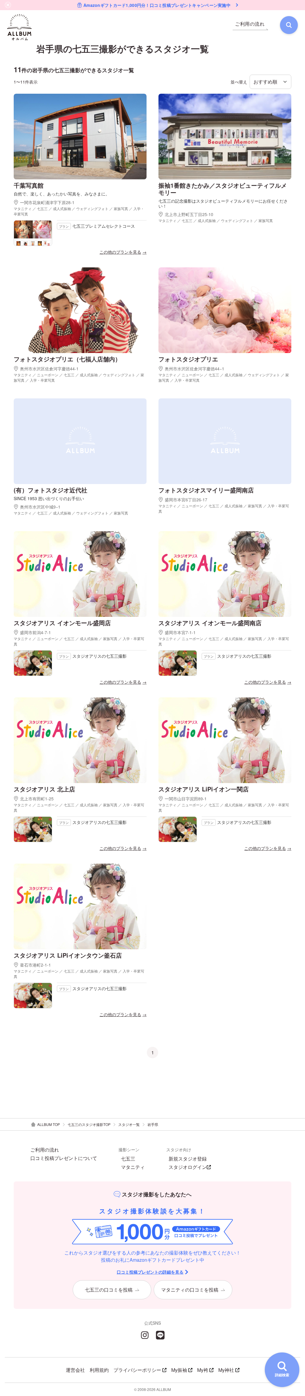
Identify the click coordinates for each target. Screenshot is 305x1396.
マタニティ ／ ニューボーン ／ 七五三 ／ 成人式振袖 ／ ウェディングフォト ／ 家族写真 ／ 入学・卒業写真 (79, 377)
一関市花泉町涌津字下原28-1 (47, 202)
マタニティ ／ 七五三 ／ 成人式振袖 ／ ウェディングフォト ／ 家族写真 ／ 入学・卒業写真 (79, 211)
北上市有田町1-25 (37, 799)
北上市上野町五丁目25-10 (189, 214)
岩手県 (152, 1124)
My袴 (202, 1369)
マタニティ (133, 1167)
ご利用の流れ (44, 1149)
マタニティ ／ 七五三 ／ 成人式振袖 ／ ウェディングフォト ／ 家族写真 (215, 220)
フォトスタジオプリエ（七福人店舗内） (67, 359)
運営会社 (75, 1369)
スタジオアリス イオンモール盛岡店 (62, 622)
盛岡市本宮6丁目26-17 (186, 500)
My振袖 (179, 1369)
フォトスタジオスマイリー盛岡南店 (206, 490)
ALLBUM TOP (48, 1124)
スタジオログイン (188, 1167)
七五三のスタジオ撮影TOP (89, 1124)
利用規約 (99, 1369)
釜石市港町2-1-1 (35, 965)
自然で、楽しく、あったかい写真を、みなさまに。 (62, 193)
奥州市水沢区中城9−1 (40, 507)
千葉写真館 (28, 185)
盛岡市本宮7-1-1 (180, 632)
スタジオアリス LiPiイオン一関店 (203, 789)
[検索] (289, 25)
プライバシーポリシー (137, 1369)
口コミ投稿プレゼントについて (63, 1158)
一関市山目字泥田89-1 (186, 799)
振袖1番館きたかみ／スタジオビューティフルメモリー (222, 189)
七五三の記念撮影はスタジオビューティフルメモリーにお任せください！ (223, 203)
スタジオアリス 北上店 (44, 789)
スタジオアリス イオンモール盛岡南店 (210, 622)
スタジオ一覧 (129, 1124)
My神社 (226, 1369)
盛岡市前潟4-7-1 (35, 632)
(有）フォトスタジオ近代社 (50, 490)
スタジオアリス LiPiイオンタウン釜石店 (68, 955)
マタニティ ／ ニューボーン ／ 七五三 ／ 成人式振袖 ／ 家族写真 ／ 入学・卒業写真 (223, 508)
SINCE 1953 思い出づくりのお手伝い (49, 498)
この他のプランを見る (120, 252)
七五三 (128, 1158)
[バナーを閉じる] (8, 5)
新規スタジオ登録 (188, 1158)
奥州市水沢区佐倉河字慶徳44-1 (49, 369)
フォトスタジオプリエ (188, 359)
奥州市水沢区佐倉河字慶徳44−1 (194, 369)
